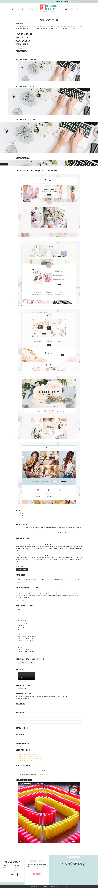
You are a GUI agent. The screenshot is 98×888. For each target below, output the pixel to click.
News (19, 746)
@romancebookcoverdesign (73, 864)
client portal (12, 874)
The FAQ (14, 869)
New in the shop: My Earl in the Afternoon (29, 758)
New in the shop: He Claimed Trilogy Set (29, 756)
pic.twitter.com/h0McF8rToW (41, 772)
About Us (4, 865)
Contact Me (5, 867)
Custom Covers (6, 869)
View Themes (4, 164)
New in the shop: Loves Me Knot (26, 760)
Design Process (16, 865)
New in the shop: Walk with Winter (27, 753)
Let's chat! (72, 2)
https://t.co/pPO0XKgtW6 (26, 772)
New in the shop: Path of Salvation (27, 754)
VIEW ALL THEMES (21, 569)
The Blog (4, 870)
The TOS (14, 870)
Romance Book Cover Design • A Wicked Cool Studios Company (49, 8)
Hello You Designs (63, 886)
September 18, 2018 (43, 774)
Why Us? (14, 867)
